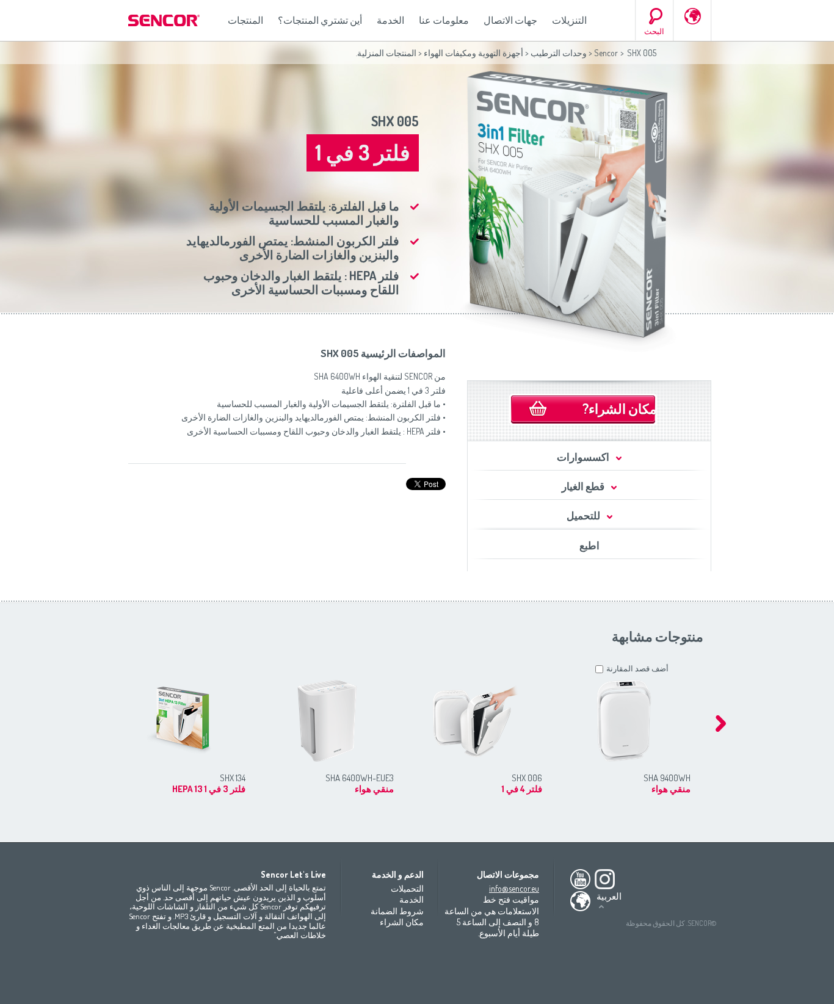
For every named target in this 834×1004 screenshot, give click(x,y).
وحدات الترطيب (559, 53)
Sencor (606, 53)
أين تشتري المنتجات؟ (320, 20)
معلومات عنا (444, 20)
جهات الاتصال (510, 20)
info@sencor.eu (514, 888)
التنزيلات (569, 20)
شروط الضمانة (397, 911)
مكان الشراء (402, 922)
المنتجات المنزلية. (386, 53)
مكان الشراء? (619, 408)
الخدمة (390, 20)
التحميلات (407, 888)
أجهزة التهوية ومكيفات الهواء (473, 53)
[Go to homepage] (165, 20)
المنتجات (245, 20)
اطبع (589, 545)
